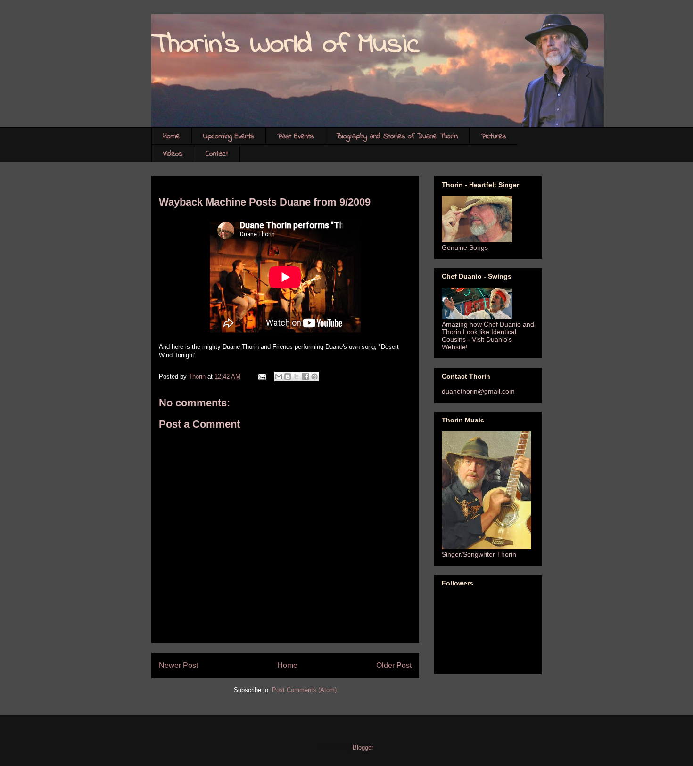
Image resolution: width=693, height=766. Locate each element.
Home (171, 136)
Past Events (295, 136)
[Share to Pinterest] (314, 376)
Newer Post (178, 665)
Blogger (363, 747)
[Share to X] (296, 376)
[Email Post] (261, 376)
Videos (172, 153)
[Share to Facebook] (305, 376)
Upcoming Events (228, 136)
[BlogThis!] (287, 376)
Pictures (493, 136)
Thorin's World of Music (285, 45)
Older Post (394, 665)
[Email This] (278, 376)
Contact (217, 153)
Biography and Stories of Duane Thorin (397, 136)
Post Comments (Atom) (304, 689)
